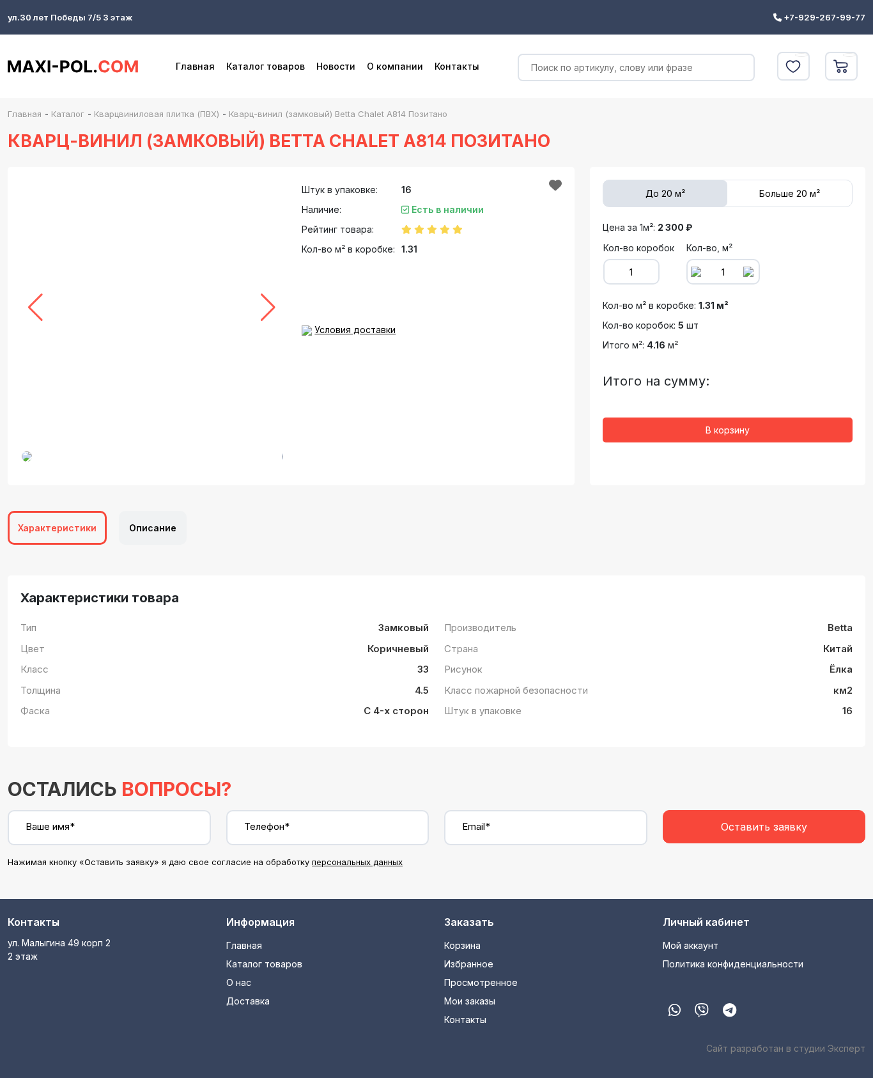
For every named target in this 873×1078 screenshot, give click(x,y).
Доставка (248, 1001)
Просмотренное (481, 982)
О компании (395, 66)
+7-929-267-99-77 (823, 17)
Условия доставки (355, 329)
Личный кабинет (706, 922)
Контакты (457, 66)
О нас (238, 982)
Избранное (468, 963)
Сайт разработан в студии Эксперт (785, 1048)
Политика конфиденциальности (733, 963)
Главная (195, 66)
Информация (260, 922)
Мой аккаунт (690, 945)
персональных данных (357, 862)
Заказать (469, 922)
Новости (335, 66)
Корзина (462, 945)
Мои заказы (469, 1001)
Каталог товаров (265, 66)
